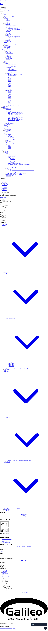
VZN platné (8, 417)
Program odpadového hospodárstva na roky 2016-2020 (12, 508)
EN (4, 8)
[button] (2, 5)
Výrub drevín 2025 (11, 365)
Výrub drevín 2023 (11, 363)
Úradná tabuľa (4, 224)
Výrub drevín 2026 (11, 366)
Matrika (5, 271)
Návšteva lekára (4, 540)
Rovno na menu (7, 0)
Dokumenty (4, 189)
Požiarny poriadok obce (7, 509)
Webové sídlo (34, 629)
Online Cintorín (4, 541)
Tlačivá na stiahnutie (7, 369)
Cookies (20, 629)
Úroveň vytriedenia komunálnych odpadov (12, 367)
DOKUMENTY (24, 515)
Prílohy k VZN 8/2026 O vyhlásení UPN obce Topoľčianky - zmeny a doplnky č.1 (20, 460)
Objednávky (5, 197)
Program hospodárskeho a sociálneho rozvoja (11, 372)
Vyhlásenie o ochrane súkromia (26, 629)
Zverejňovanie (4, 188)
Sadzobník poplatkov (7, 272)
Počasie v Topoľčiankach (6, 542)
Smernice (5, 370)
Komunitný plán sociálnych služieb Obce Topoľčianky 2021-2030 (14, 507)
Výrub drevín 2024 (11, 364)
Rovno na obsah (2, 0)
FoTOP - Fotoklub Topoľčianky (7, 539)
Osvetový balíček (24, 514)
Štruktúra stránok (8, 628)
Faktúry (3, 191)
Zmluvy (1, 197)
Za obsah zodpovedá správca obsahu (13, 629)
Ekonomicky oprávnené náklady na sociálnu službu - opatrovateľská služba (17, 368)
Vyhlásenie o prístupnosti (4, 629)
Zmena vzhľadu (2, 628)
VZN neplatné (8, 461)
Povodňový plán (6, 510)
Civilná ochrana (6, 371)
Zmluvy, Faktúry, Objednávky (10, 318)
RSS (11, 628)
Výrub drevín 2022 (11, 362)
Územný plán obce (7, 462)
